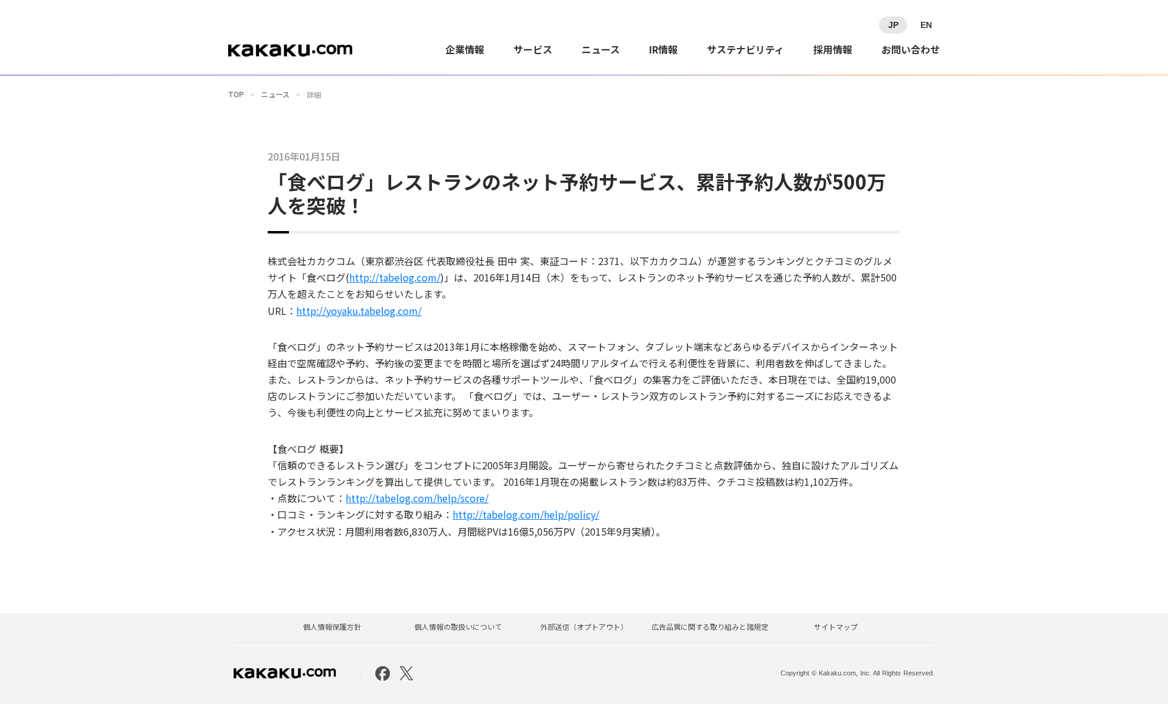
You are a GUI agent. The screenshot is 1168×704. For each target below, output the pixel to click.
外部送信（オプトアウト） (584, 627)
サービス (532, 49)
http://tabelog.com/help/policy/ (526, 514)
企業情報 (464, 49)
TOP (236, 94)
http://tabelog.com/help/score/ (417, 498)
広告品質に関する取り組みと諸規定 (710, 627)
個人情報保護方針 (332, 627)
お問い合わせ (910, 49)
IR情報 (663, 49)
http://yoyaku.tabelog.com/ (359, 310)
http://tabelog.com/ (394, 277)
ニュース (601, 49)
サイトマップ (836, 627)
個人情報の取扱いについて (458, 627)
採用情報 (832, 49)
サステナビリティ (745, 49)
